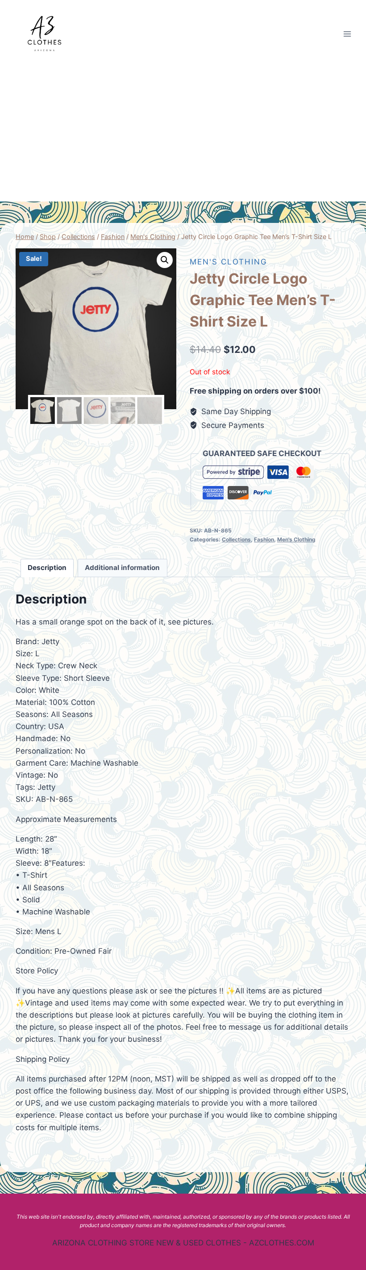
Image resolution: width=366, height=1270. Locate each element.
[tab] (47, 568)
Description (47, 567)
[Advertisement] (183, 134)
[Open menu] (347, 34)
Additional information (122, 567)
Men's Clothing (228, 261)
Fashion (264, 539)
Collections (236, 539)
